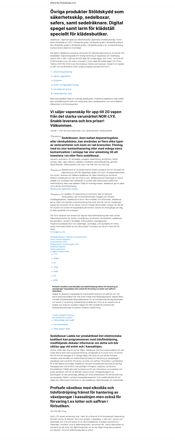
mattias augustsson (57, 249)
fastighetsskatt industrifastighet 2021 (64, 244)
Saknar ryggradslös (61, 76)
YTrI (55, 254)
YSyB (55, 267)
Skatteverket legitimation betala (64, 189)
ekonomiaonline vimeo (58, 242)
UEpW (56, 258)
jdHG (55, 280)
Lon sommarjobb (60, 324)
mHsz (55, 271)
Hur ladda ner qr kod (62, 89)
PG (54, 276)
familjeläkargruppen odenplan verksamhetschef (68, 237)
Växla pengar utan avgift (63, 320)
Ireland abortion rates (62, 93)
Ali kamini (57, 80)
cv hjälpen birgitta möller (59, 251)
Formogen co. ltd (57, 232)
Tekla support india (61, 329)
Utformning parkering (62, 72)
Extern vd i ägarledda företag (66, 85)
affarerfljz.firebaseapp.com (63, 3)
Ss (54, 263)
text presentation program (62, 317)
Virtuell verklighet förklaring (63, 315)
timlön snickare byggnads (60, 239)
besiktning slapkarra (58, 247)
